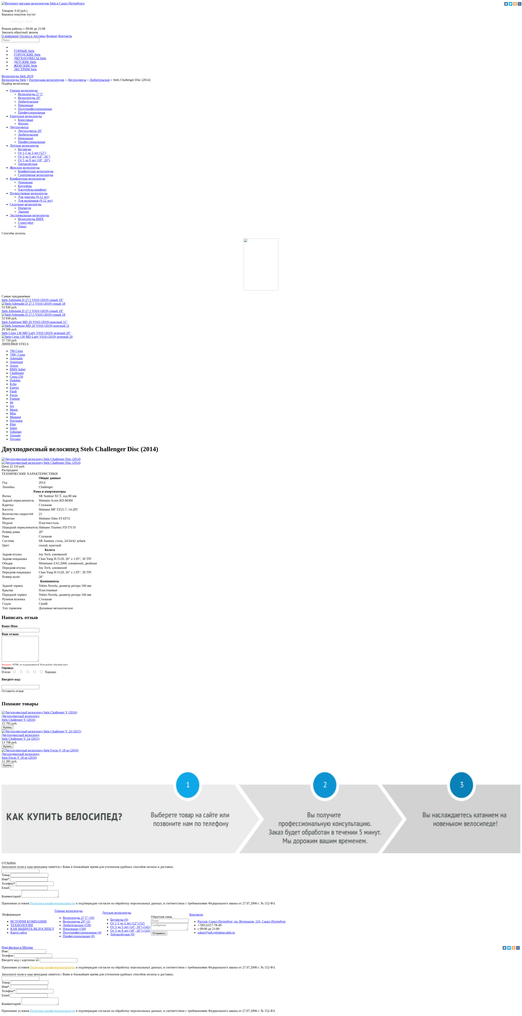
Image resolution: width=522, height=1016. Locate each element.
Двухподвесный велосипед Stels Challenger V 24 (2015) (20, 736)
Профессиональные (31, 112)
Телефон (7, 955)
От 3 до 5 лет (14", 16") (34, 156)
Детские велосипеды (24, 145)
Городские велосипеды (26, 116)
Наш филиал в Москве (17, 947)
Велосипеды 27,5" (30, 94)
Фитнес (23, 123)
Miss (13, 413)
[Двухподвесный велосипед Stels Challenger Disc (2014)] (41, 459)
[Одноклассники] (515, 4)
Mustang (15, 417)
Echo (13, 384)
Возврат (52, 36)
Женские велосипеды (25, 167)
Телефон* (8, 883)
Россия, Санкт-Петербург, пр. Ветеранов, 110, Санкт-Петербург (242, 921)
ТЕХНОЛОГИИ (21, 925)
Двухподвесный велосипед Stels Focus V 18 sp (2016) (20, 755)
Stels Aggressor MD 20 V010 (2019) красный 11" (34, 322)
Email (5, 888)
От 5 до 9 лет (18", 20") (34, 160)
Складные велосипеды (25, 204)
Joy (12, 406)
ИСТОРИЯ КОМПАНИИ (28, 921)
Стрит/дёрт (25, 222)
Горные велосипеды (24, 90)
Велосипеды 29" (29, 98)
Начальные (25, 105)
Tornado (15, 435)
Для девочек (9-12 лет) (33, 197)
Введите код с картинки (18, 960)
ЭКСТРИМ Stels (25, 69)
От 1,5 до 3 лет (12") (32, 153)
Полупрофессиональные (35, 109)
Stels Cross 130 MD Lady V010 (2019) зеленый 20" (36, 333)
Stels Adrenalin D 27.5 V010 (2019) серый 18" (32, 300)
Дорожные (25, 182)
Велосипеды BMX (31, 219)
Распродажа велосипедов (46, 80)
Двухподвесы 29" (30, 131)
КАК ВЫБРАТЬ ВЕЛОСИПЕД (32, 929)
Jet (11, 402)
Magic (14, 409)
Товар (6, 875)
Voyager (15, 439)
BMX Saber (17, 369)
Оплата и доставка (32, 36)
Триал (22, 226)
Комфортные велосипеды (35, 171)
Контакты (65, 36)
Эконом (23, 211)
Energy (14, 387)
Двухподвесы (76, 80)
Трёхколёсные (28, 164)
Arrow (14, 365)
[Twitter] (510, 4)
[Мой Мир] (519, 4)
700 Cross (16, 351)
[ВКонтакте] (506, 4)
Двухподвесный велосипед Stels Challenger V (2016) (20, 717)
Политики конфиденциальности (52, 903)
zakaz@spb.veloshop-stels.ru (216, 932)
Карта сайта (18, 932)
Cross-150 (16, 376)
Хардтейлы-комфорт (32, 189)
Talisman (15, 431)
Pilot (13, 424)
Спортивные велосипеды (35, 175)
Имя (5, 951)
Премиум (24, 208)
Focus (14, 395)
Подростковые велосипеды (29, 193)
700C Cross (17, 354)
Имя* (5, 879)
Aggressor (16, 362)
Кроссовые (25, 120)
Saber (13, 428)
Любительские (100, 80)
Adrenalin (16, 358)
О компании (10, 36)
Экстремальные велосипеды (29, 215)
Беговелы (24, 149)
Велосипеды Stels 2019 (17, 76)
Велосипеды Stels (14, 80)
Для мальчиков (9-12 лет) (35, 200)
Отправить (159, 933)
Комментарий (11, 896)
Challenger (17, 373)
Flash (13, 391)
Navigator (16, 420)
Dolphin (15, 380)
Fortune (15, 398)
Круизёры (25, 186)
